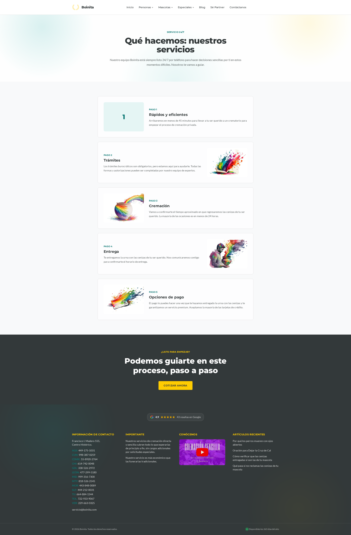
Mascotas (164, 7)
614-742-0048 (86, 463)
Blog (202, 7)
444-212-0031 (86, 489)
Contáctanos (238, 7)
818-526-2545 (87, 481)
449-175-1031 (86, 450)
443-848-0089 (87, 485)
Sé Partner (217, 7)
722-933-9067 (86, 498)
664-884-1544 (85, 494)
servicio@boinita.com (84, 509)
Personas (145, 7)
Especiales (185, 7)
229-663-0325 (86, 503)
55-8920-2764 (89, 459)
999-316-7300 (86, 476)
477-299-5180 (88, 472)
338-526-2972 (86, 467)
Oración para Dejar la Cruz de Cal (252, 450)
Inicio (130, 7)
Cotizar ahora (175, 385)
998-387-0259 (87, 454)
